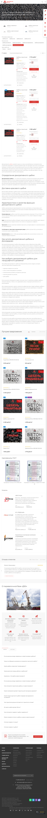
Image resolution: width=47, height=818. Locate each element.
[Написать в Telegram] (33, 800)
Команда (15, 760)
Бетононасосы (6, 766)
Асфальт (4, 768)
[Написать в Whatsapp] (30, 800)
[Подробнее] (42, 496)
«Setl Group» (18, 495)
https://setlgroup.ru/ (19, 507)
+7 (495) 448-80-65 (28, 549)
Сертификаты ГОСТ (17, 753)
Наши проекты (29, 753)
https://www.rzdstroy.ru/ (20, 529)
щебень (11, 164)
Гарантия (39, 753)
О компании (15, 750)
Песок (3, 761)
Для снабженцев (29, 757)
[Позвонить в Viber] (36, 800)
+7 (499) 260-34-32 (32, 529)
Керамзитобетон (6, 752)
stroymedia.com (18, 549)
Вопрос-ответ (39, 755)
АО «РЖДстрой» (19, 512)
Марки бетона (29, 750)
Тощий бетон (5, 755)
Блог (27, 760)
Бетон (3, 750)
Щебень (5, 649)
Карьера (15, 765)
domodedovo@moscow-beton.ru (24, 782)
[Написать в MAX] (39, 800)
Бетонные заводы (16, 752)
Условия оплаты (40, 750)
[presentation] (1, 571)
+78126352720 (29, 507)
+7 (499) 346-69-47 (20, 779)
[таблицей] (45, 53)
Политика (28, 755)
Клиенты (15, 764)
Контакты (15, 757)
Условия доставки (40, 752)
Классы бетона (29, 752)
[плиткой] (41, 53)
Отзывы (14, 762)
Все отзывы (42, 559)
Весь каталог (42, 331)
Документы (15, 755)
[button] (16, 608)
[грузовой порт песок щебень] (23, 599)
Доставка (12, 649)
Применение (39, 757)
